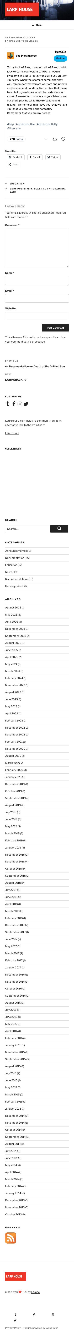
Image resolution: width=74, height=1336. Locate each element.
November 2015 (15, 1052)
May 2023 (11, 706)
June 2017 (11, 939)
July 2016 (11, 1009)
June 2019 (11, 819)
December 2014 (15, 1115)
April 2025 (11, 657)
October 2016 (13, 988)
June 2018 (11, 897)
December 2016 (15, 974)
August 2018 (13, 882)
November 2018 (15, 861)
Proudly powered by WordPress (40, 1327)
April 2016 (11, 1031)
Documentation (14, 557)
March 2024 (12, 671)
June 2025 (11, 650)
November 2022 (15, 734)
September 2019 (15, 798)
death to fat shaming (49, 189)
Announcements (15, 550)
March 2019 (12, 833)
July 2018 (11, 889)
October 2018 (13, 868)
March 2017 (12, 953)
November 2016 (15, 981)
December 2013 (15, 1200)
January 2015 (13, 1108)
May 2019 (11, 826)
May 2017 (11, 946)
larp (13, 192)
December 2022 (15, 727)
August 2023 (13, 692)
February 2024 (14, 678)
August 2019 (13, 805)
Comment (12, 225)
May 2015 (11, 1087)
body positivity (21, 189)
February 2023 (14, 720)
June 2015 (11, 1080)
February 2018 (14, 918)
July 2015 (11, 1073)
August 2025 (13, 643)
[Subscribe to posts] (10, 1242)
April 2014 (11, 1172)
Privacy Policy (13, 1327)
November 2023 (15, 685)
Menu (39, 24)
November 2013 (15, 1207)
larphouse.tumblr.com (22, 41)
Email (9, 290)
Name (9, 273)
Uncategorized (14, 586)
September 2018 (15, 875)
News (8, 572)
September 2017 (15, 932)
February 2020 (14, 770)
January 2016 (13, 1045)
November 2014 (15, 1122)
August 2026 (13, 607)
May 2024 (11, 664)
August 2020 (13, 755)
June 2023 (11, 699)
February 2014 (14, 1186)
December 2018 (15, 854)
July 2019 (11, 812)
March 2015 (12, 1094)
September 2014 (15, 1136)
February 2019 (14, 840)
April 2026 (11, 621)
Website (10, 308)
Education (17, 184)
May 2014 (11, 1165)
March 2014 (12, 1179)
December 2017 (15, 925)
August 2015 (13, 1066)
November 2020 (15, 748)
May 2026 (11, 614)
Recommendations (16, 579)
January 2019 (13, 847)
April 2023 (11, 713)
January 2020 (13, 777)
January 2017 (13, 967)
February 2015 (14, 1101)
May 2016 (11, 1024)
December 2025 (15, 628)
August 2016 (13, 1002)
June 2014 (11, 1158)
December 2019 (15, 784)
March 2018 (12, 911)
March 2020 (12, 762)
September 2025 (15, 635)
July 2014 (11, 1151)
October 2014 (13, 1129)
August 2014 (13, 1143)
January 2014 (13, 1193)
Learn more (12, 433)
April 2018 (11, 904)
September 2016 (15, 995)
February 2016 (14, 1038)
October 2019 (13, 791)
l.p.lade (35, 1292)
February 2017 (14, 960)
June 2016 (11, 1016)
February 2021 (14, 741)
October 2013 (13, 1214)
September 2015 (15, 1059)
